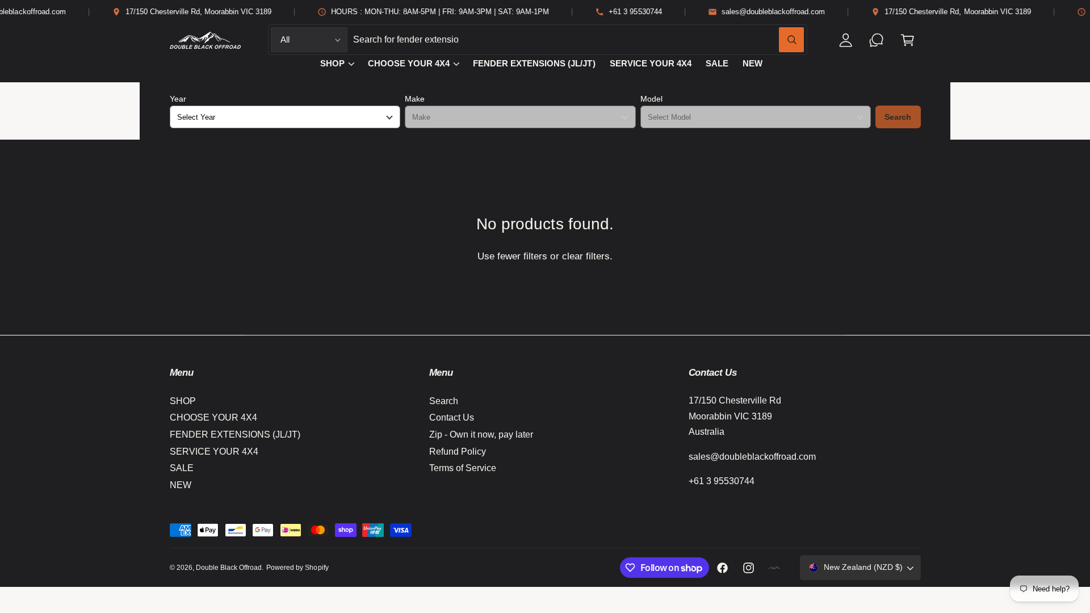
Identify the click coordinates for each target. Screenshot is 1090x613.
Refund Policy (457, 451)
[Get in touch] (876, 40)
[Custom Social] (775, 568)
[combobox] (578, 40)
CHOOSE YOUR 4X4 (409, 63)
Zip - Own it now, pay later (481, 434)
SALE (182, 468)
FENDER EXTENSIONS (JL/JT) (235, 434)
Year (178, 98)
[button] (907, 40)
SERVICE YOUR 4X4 (214, 451)
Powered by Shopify (297, 568)
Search (897, 116)
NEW (180, 485)
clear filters (586, 256)
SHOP (332, 63)
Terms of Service (462, 468)
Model (651, 98)
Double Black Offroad (229, 568)
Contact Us (451, 417)
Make (415, 98)
